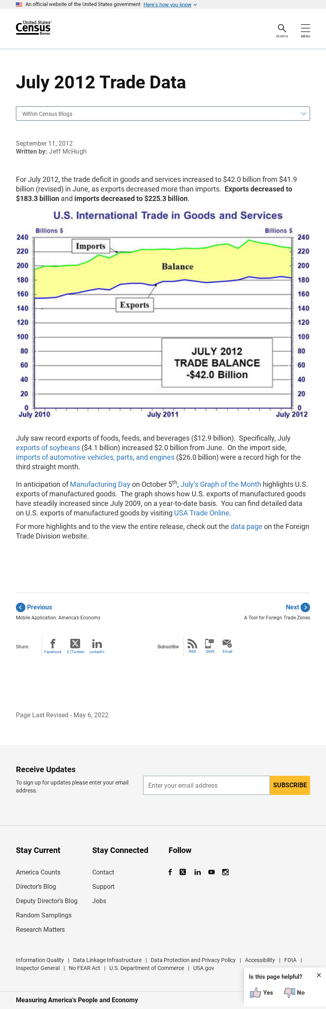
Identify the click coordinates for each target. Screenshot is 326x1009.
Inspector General (38, 968)
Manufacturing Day (100, 484)
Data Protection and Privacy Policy (193, 960)
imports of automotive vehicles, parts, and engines (95, 457)
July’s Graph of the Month (220, 484)
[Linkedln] (197, 872)
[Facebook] (173, 872)
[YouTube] (211, 872)
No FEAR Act (84, 968)
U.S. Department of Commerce (146, 968)
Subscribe (290, 785)
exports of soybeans (48, 447)
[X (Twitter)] (183, 872)
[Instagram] (225, 872)
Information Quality (40, 960)
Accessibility (260, 960)
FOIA (290, 960)
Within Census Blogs (47, 114)
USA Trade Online (201, 513)
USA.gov (203, 968)
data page (246, 526)
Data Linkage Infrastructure (107, 960)
